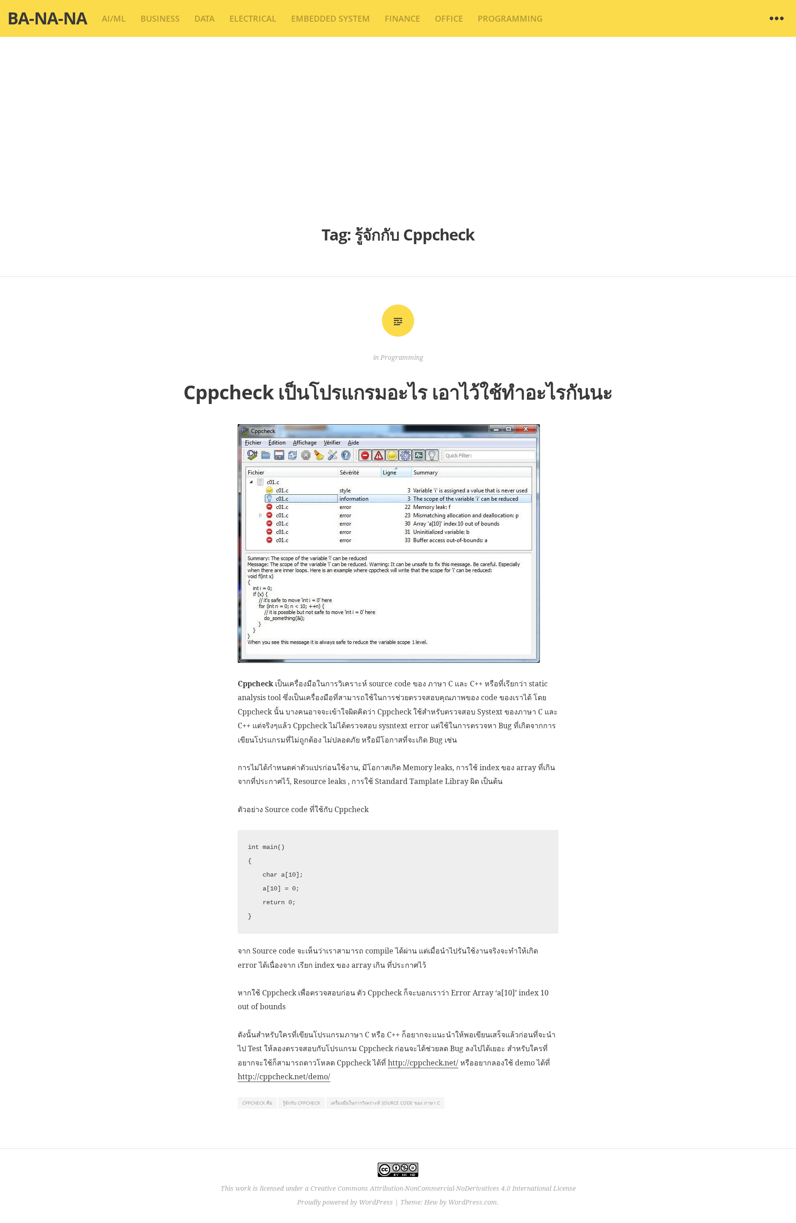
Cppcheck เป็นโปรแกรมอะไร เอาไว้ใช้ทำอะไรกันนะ (398, 392)
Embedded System (330, 18)
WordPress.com (472, 1202)
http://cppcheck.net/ (423, 1063)
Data (204, 18)
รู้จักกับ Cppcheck (301, 1103)
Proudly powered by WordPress (345, 1202)
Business (160, 18)
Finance (402, 18)
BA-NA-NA (47, 18)
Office (449, 18)
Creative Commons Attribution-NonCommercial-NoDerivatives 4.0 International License (443, 1188)
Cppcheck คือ (257, 1103)
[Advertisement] (398, 128)
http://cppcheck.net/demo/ (284, 1076)
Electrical (252, 18)
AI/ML (114, 18)
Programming (510, 18)
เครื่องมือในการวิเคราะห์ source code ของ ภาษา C (385, 1103)
